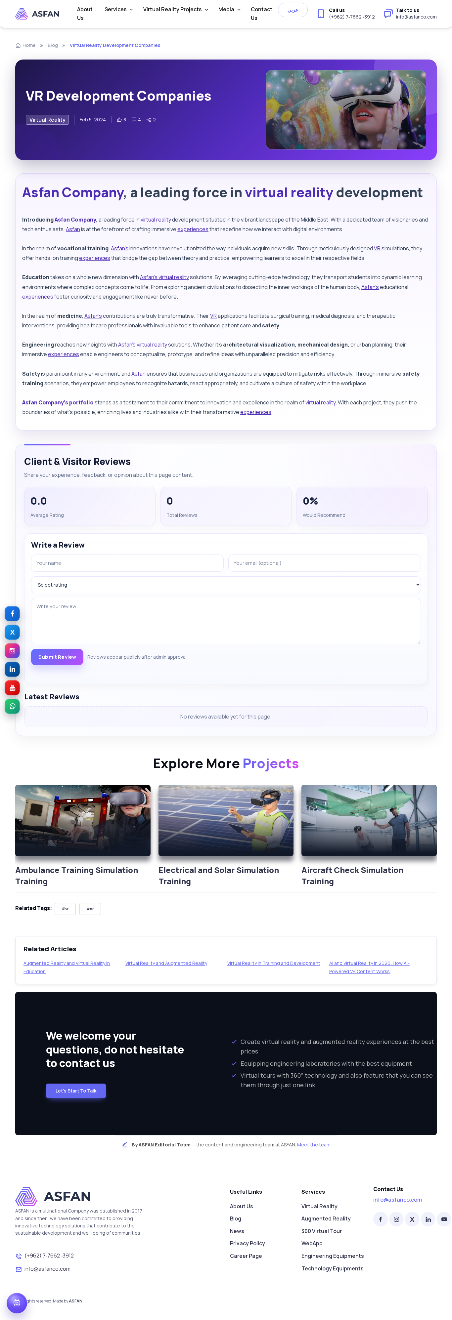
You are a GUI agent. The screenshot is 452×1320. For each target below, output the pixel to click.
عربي (293, 10)
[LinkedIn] (428, 1219)
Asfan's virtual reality (164, 277)
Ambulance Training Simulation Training (76, 875)
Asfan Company (72, 192)
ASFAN (75, 1301)
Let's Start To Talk (76, 1091)
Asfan (73, 229)
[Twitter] (412, 1219)
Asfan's (119, 248)
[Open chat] (17, 1303)
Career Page (246, 1255)
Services (116, 9)
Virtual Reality (319, 1206)
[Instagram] (396, 1219)
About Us (85, 13)
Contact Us (261, 13)
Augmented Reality (326, 1218)
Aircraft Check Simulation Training (352, 875)
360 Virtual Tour (321, 1231)
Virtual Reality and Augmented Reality (166, 963)
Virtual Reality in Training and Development (273, 963)
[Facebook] (380, 1219)
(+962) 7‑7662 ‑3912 (49, 1255)
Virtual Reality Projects (172, 9)
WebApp (312, 1243)
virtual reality (289, 192)
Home (29, 45)
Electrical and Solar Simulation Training (218, 875)
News (237, 1231)
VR (377, 248)
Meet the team (314, 1144)
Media (226, 9)
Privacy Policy (247, 1243)
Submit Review (57, 656)
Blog (53, 45)
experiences (192, 229)
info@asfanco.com (47, 1268)
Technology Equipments (332, 1268)
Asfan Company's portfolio (58, 402)
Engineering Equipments (332, 1255)
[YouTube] (444, 1219)
